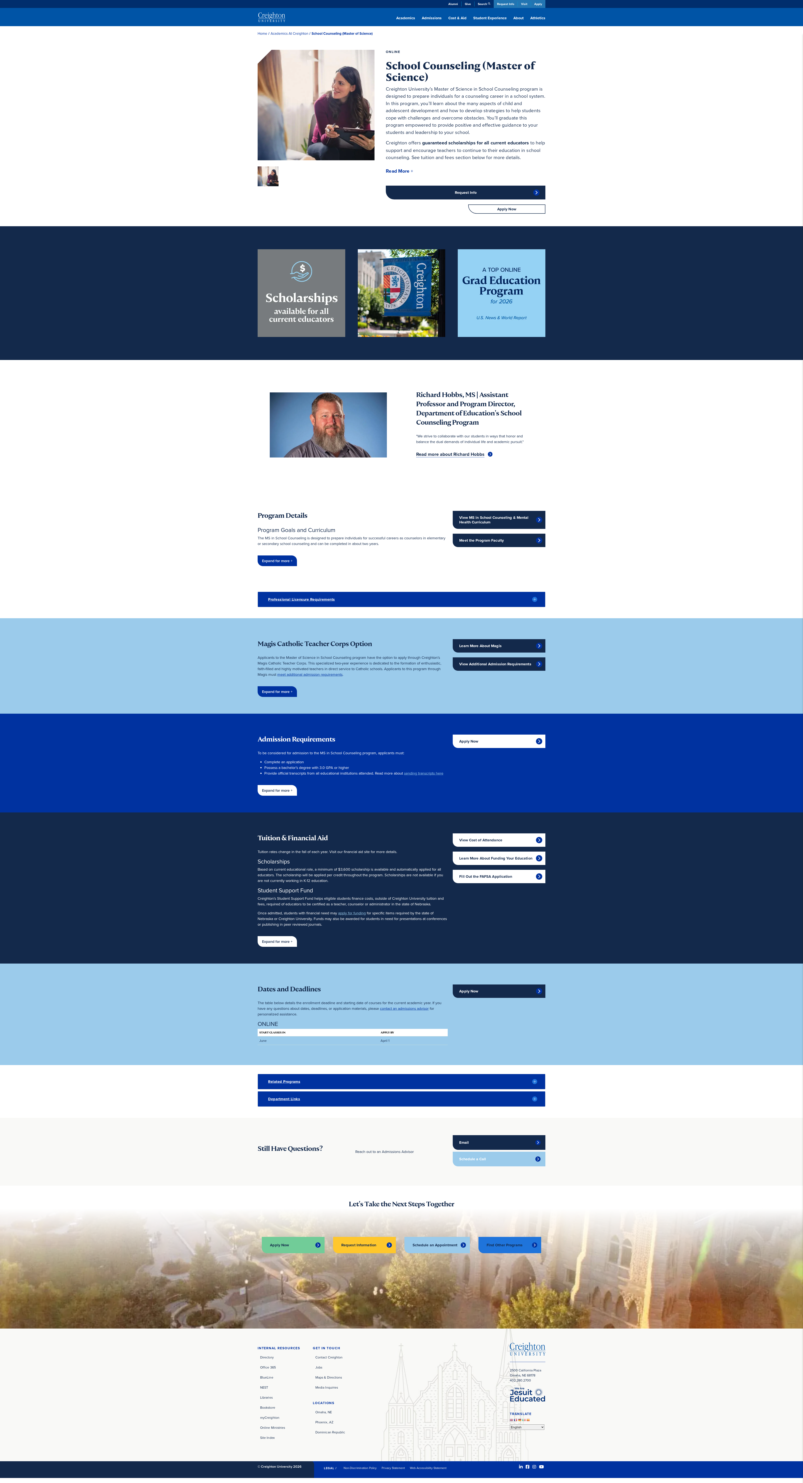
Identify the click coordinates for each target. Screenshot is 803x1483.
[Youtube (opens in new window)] (541, 1467)
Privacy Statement (393, 1468)
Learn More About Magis (480, 646)
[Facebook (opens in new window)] (527, 1467)
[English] (512, 1421)
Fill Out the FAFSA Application (485, 876)
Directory (267, 1357)
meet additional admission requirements (310, 674)
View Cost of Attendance (480, 840)
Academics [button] (405, 18)
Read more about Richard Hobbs (450, 454)
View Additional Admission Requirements (495, 664)
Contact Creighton (329, 1357)
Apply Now (506, 209)
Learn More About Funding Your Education (495, 858)
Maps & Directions (328, 1377)
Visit (524, 4)
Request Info (505, 4)
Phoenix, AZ (324, 1422)
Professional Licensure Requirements (301, 599)
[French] (516, 1421)
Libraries (266, 1397)
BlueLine (266, 1377)
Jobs (318, 1367)
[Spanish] (529, 1421)
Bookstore (267, 1407)
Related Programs (284, 1081)
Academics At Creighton (289, 33)
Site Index (267, 1437)
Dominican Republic (330, 1432)
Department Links (284, 1099)
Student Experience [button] (490, 18)
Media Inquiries (326, 1387)
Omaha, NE (323, 1412)
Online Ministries (272, 1427)
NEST (264, 1387)
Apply (538, 4)
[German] (520, 1421)
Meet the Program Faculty (481, 540)
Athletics (537, 18)
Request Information (358, 1245)
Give (468, 4)
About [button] (518, 18)
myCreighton (269, 1417)
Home (262, 33)
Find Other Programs (505, 1245)
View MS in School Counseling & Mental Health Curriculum (493, 520)
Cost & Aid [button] (457, 18)
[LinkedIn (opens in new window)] (521, 1467)
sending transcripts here (423, 773)
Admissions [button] (432, 18)
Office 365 (268, 1367)
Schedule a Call (472, 1159)
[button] (399, 171)
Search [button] (482, 4)
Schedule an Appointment (435, 1245)
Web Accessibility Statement (428, 1468)
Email (464, 1142)
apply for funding (352, 913)
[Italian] (524, 1421)
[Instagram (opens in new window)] (534, 1467)
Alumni (453, 4)
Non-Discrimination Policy (360, 1468)
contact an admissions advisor (404, 1008)
